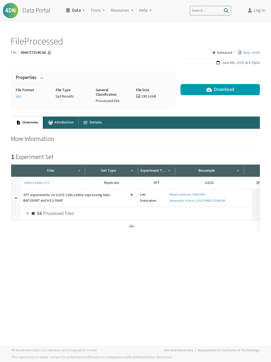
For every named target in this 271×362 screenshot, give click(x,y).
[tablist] (135, 123)
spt (18, 96)
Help (143, 10)
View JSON (251, 52)
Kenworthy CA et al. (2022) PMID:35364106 (197, 201)
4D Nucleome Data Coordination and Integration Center (54, 350)
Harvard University (178, 350)
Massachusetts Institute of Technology (228, 350)
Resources (120, 10)
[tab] (27, 123)
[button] (256, 10)
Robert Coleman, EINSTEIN (187, 195)
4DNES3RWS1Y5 (36, 183)
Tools (96, 10)
